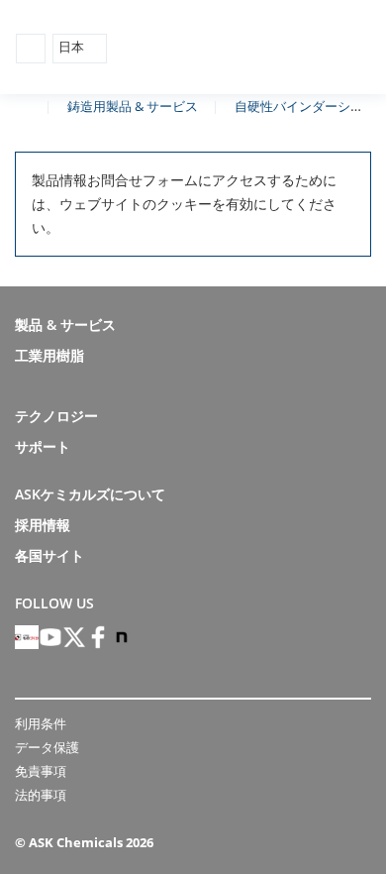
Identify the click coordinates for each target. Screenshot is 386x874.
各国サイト (49, 555)
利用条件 (40, 723)
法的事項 (40, 795)
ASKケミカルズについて (90, 494)
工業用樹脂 (49, 355)
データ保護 (47, 747)
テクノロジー (56, 415)
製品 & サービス (65, 324)
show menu (31, 48)
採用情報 (42, 524)
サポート (42, 446)
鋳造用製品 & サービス (132, 106)
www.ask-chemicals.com (23, 105)
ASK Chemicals (278, 48)
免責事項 (40, 771)
